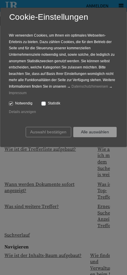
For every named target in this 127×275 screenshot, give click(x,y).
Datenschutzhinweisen (89, 86)
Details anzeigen (22, 112)
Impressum (18, 93)
